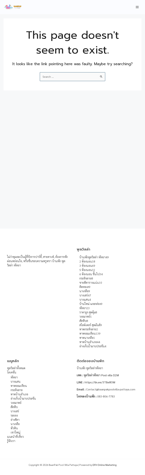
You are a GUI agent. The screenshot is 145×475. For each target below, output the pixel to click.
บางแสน (16, 381)
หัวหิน (14, 428)
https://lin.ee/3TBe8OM (100, 382)
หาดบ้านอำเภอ (19, 394)
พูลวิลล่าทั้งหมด (16, 368)
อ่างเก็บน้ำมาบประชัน (23, 398)
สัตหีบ (14, 407)
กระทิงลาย (17, 390)
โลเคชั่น (11, 372)
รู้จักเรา (11, 441)
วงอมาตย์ (16, 403)
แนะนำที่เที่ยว (15, 436)
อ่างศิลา (15, 419)
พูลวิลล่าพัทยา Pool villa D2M (101, 375)
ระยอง (14, 415)
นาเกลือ (15, 424)
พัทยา (14, 377)
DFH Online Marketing (105, 464)
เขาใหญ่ (15, 432)
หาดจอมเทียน (19, 386)
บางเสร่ (15, 411)
